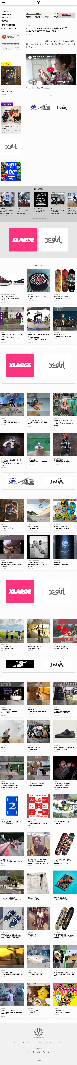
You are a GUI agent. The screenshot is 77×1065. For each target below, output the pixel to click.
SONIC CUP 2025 (8, 29)
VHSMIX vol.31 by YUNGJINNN (13, 49)
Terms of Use (38, 1042)
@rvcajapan (46, 88)
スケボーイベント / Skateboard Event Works (38, 1045)
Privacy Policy (27, 1042)
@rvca (28, 88)
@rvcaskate (36, 88)
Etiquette (49, 1042)
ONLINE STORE (8, 25)
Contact (16, 1042)
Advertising (60, 1042)
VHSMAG (3, 49)
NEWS (28, 25)
